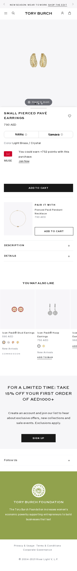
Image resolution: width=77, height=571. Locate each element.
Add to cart (38, 188)
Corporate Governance (37, 549)
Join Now (24, 161)
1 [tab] (35, 103)
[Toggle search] (13, 14)
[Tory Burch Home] (38, 13)
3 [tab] (42, 103)
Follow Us (10, 460)
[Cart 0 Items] (69, 13)
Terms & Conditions (48, 545)
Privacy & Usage (24, 545)
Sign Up (38, 438)
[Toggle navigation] (5, 13)
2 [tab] (38, 103)
